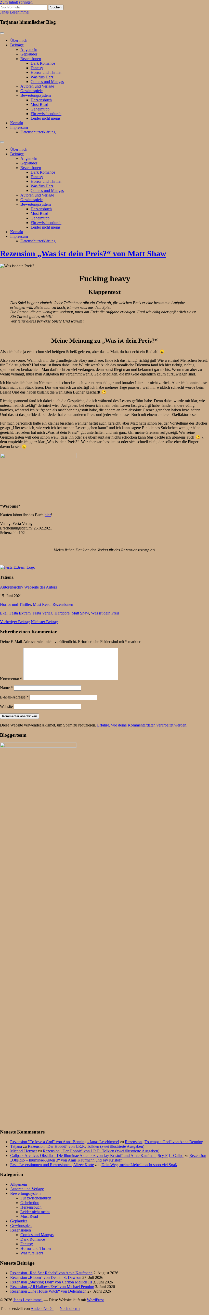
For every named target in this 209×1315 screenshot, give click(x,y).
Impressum (19, 127)
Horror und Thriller (46, 72)
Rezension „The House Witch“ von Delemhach (48, 1291)
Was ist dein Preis (105, 613)
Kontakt (16, 123)
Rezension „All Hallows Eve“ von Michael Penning (52, 1286)
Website (6, 706)
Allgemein (28, 49)
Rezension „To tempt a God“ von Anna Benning (164, 1142)
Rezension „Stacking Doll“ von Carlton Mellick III (51, 1282)
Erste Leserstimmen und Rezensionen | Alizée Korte (52, 1165)
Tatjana (16, 1146)
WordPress (95, 1300)
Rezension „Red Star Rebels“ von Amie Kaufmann (51, 1273)
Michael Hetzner (23, 1151)
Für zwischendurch (46, 113)
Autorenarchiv (11, 587)
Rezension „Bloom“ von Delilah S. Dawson (45, 1277)
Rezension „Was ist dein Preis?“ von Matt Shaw (83, 253)
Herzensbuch (41, 100)
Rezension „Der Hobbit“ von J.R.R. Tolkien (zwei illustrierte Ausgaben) (86, 1146)
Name (6, 688)
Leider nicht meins (45, 118)
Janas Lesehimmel (14, 12)
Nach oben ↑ (70, 1308)
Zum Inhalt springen (16, 2)
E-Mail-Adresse (14, 697)
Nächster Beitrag (44, 622)
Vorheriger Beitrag (15, 622)
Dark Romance (43, 63)
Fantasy (37, 68)
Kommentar (11, 679)
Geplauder (28, 54)
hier (48, 515)
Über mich (18, 40)
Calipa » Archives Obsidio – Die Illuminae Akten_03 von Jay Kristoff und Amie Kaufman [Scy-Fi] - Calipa (97, 1155)
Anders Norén (42, 1308)
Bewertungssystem (35, 95)
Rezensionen (30, 59)
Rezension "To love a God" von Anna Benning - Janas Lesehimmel (64, 1142)
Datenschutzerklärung (38, 132)
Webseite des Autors (40, 587)
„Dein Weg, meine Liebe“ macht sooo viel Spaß (138, 1165)
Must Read (39, 104)
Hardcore (62, 613)
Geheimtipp (40, 109)
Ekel (3, 613)
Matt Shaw (80, 613)
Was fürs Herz (42, 77)
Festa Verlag (43, 613)
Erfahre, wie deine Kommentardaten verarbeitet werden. (142, 725)
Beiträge (17, 45)
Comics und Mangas (47, 81)
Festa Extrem (20, 613)
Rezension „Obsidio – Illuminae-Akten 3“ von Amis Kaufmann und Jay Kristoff (108, 1157)
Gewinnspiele (31, 91)
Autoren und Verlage (37, 86)
